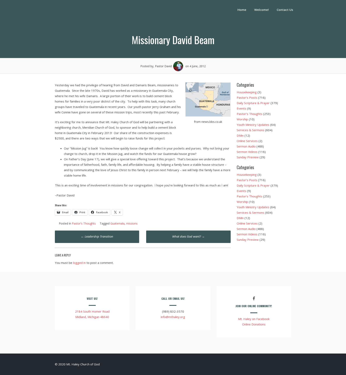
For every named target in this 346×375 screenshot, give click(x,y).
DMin (240, 135)
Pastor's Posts (247, 98)
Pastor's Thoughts (84, 223)
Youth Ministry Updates (253, 125)
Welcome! (261, 10)
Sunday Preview (248, 157)
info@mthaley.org (173, 317)
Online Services (247, 141)
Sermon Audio (246, 146)
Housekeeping (247, 92)
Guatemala (117, 223)
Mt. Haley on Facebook (254, 319)
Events (241, 108)
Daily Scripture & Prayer (253, 103)
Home (241, 10)
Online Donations (254, 324)
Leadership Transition (97, 236)
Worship (242, 119)
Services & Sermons (250, 130)
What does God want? (188, 236)
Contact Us (285, 10)
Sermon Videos (247, 152)
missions (132, 223)
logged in (79, 263)
